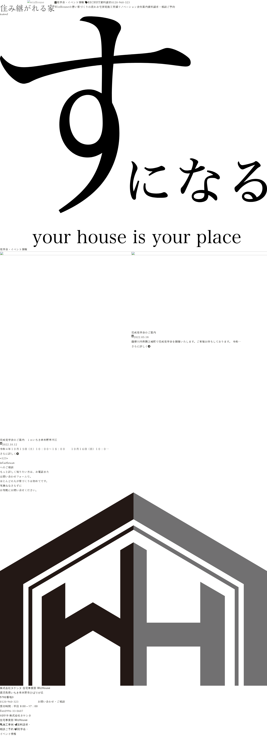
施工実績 (112, 7)
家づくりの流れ (86, 7)
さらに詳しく (8, 453)
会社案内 (142, 7)
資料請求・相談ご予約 (161, 7)
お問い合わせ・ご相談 (51, 701)
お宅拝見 (101, 7)
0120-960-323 (120, 2)
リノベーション (127, 7)
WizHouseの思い (65, 7)
